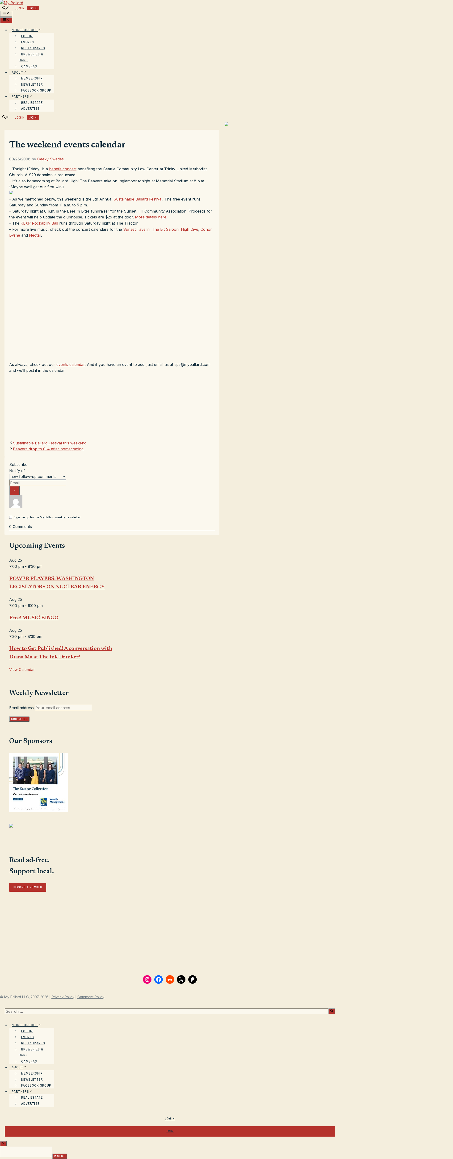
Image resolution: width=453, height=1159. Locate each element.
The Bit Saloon (165, 229)
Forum (27, 36)
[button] (5, 8)
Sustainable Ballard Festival (137, 199)
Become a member (27, 887)
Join (33, 8)
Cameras (29, 66)
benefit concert (62, 169)
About (17, 72)
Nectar (35, 235)
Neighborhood (25, 30)
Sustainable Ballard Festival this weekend (49, 443)
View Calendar (22, 669)
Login (20, 8)
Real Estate (32, 102)
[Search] (331, 1011)
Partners (20, 96)
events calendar (70, 364)
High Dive (189, 229)
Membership (32, 78)
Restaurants (33, 48)
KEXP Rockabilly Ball (39, 223)
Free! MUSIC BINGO (33, 618)
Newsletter (32, 84)
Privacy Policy (62, 997)
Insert (59, 1156)
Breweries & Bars (31, 57)
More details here (150, 217)
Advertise (30, 108)
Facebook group (36, 90)
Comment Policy (90, 997)
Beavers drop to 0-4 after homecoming (48, 449)
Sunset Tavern (136, 229)
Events (27, 42)
